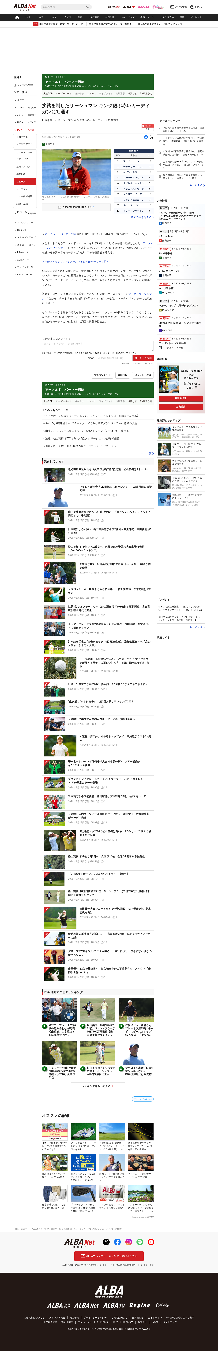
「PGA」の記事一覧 (52, 1229)
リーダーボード (24, 143)
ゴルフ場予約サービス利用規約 (57, 1322)
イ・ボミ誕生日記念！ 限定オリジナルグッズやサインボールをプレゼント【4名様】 (180, 608)
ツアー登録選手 (24, 196)
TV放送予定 (146, 93)
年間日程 (21, 174)
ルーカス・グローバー (134, 205)
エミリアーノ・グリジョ (134, 194)
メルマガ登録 (181, 7)
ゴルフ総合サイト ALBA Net (27, 1229)
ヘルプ (155, 1322)
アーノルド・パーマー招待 (60, 234)
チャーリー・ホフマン (134, 166)
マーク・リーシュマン (134, 161)
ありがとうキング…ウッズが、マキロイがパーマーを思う (75, 261)
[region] (26, 185)
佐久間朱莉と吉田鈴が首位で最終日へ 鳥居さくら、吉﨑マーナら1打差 (183, 176)
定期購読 (180, 406)
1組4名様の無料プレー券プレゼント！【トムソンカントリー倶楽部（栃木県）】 (180, 618)
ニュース (21, 181)
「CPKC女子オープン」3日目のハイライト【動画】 (98, 873)
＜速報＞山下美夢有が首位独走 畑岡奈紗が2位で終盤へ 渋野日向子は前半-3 (183, 153)
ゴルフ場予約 (167, 17)
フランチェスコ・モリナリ (134, 200)
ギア (41, 17)
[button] (98, 474)
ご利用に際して (119, 1317)
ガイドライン (155, 1317)
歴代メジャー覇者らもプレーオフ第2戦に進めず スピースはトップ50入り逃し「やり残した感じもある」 (139, 1032)
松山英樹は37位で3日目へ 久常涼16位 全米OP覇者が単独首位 (106, 856)
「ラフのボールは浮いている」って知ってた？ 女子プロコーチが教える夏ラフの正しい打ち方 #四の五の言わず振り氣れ (115, 663)
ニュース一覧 (144, 453)
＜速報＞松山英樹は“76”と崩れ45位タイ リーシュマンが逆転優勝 (81, 438)
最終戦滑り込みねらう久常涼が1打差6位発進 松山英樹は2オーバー (108, 469)
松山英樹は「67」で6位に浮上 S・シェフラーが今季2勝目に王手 (101, 1071)
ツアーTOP (22, 159)
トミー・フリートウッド (134, 211)
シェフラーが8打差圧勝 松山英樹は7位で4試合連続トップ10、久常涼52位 (64, 1072)
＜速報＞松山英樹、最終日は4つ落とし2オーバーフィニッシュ (80, 446)
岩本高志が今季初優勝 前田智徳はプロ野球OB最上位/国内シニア (107, 796)
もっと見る (196, 185)
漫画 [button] (80, 17)
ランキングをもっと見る (96, 1086)
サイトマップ (170, 1322)
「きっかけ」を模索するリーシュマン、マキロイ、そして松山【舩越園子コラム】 (91, 415)
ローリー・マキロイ (133, 177)
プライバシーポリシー (95, 1317)
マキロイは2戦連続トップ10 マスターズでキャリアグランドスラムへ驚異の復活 (90, 423)
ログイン (199, 7)
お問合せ (142, 1322)
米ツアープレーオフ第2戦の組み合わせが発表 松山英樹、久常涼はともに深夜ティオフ (63, 1030)
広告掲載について (33, 1317)
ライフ (68, 17)
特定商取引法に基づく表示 (180, 1317)
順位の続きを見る (141, 217)
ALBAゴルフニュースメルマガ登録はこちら (111, 1256)
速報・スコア (23, 166)
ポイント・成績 (143, 375)
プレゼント (196, 17)
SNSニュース (147, 17)
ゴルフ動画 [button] (94, 17)
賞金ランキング (102, 375)
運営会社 (74, 1317)
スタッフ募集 (56, 1317)
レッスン (54, 17)
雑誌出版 (110, 17)
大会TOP (48, 93)
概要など (132, 93)
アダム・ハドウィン (133, 188)
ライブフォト (23, 189)
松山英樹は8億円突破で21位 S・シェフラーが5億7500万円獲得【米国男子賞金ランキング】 (101, 1032)
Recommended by (139, 1217)
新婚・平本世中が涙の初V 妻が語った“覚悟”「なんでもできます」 (108, 684)
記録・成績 (22, 204)
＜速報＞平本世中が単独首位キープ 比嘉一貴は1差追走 (101, 718)
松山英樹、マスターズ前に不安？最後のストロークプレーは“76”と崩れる (86, 430)
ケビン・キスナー (132, 172)
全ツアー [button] (28, 17)
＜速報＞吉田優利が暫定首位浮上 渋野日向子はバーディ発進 (183, 129)
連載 (182, 17)
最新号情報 (181, 398)
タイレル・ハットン (133, 183)
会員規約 (136, 1317)
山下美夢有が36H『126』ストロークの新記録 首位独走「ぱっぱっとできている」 (183, 164)
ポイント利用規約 (122, 1322)
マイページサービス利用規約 (93, 1322)
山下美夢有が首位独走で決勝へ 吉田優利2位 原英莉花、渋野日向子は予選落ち (183, 141)
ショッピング (127, 17)
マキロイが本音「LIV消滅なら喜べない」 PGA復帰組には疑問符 (139, 1071)
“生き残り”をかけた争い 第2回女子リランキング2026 (100, 701)
